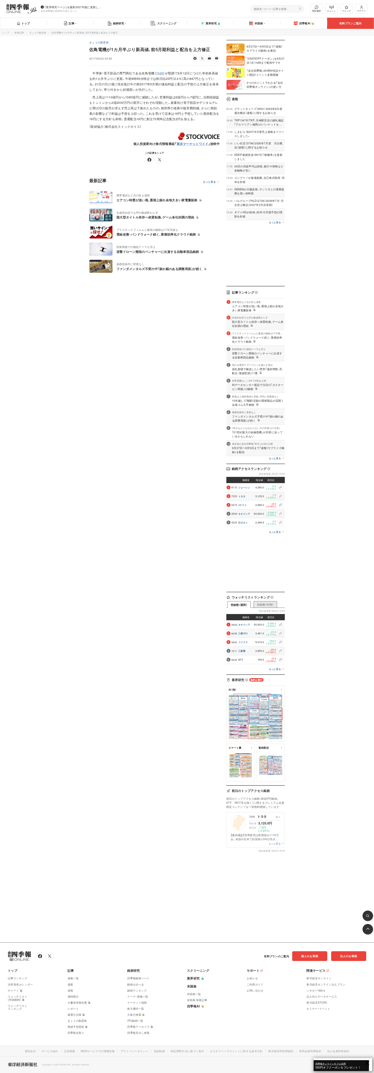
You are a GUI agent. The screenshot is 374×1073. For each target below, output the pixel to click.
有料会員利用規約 (310, 1051)
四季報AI (304, 23)
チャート (331, 10)
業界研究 (211, 23)
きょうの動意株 (37, 32)
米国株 (259, 23)
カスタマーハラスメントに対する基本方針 (236, 1051)
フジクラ (243, 642)
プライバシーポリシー (134, 1051)
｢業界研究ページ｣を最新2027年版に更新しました (74, 7)
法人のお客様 (348, 956)
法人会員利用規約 (338, 1051)
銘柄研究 (118, 23)
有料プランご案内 (350, 23)
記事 (71, 23)
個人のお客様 (309, 956)
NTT (240, 659)
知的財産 (159, 1051)
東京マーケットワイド (192, 143)
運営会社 (30, 1051)
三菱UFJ (243, 633)
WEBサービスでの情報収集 (98, 1051)
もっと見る (209, 181)
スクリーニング (167, 23)
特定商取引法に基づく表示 (187, 1051)
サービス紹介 (49, 1051)
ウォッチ (346, 10)
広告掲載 (69, 1051)
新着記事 (19, 32)
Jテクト (242, 505)
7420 (159, 73)
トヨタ (241, 496)
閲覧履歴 (316, 10)
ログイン (361, 10)
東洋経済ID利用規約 (280, 1051)
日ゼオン (243, 522)
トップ (25, 23)
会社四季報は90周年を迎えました (59, 10)
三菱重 (241, 651)
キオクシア (244, 513)
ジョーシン (244, 487)
